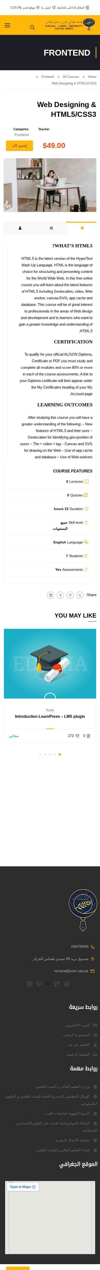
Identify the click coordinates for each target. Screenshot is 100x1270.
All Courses (71, 77)
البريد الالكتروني (77, 1025)
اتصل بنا (46, 7)
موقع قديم (29, 7)
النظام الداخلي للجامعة (70, 7)
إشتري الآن (19, 145)
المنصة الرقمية (78, 1054)
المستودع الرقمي (76, 1035)
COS (13, 7)
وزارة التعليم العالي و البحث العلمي (63, 1086)
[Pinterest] (70, 595)
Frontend (48, 77)
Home (92, 77)
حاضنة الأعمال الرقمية (72, 1140)
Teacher (44, 129)
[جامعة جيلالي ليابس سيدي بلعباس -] (71, 25)
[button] (59, 754)
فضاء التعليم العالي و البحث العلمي (63, 1150)
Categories (21, 129)
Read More (50, 663)
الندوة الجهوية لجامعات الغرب (67, 1113)
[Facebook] (60, 595)
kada (50, 710)
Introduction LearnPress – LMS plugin (50, 716)
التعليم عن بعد (79, 1044)
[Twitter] (79, 595)
